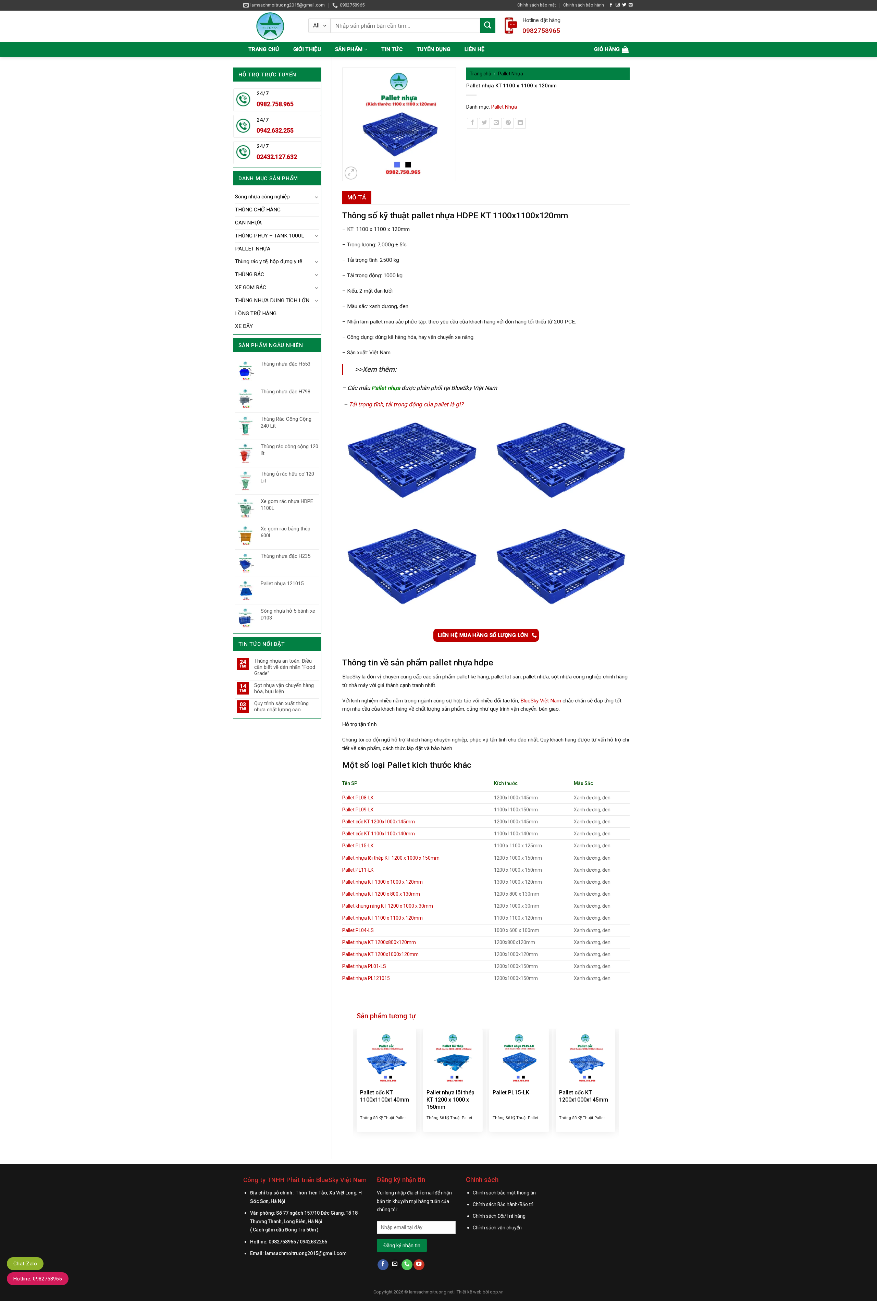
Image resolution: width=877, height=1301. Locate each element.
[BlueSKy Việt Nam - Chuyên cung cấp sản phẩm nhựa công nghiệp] (270, 26)
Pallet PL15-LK (357, 845)
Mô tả (356, 197)
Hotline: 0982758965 (37, 1279)
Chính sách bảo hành (583, 5)
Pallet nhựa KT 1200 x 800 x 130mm (381, 894)
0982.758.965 (275, 104)
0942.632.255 (275, 130)
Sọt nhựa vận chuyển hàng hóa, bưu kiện (284, 688)
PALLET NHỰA (252, 249)
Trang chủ (263, 49)
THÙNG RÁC (249, 274)
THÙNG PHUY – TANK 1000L (269, 236)
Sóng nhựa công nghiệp (262, 197)
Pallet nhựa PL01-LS (364, 966)
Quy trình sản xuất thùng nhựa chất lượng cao (281, 706)
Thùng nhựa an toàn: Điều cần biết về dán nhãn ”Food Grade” (284, 667)
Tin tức (392, 49)
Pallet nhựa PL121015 (366, 978)
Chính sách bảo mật (536, 5)
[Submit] (487, 25)
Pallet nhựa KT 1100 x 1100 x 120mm (382, 918)
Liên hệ (474, 49)
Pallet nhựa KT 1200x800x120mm (379, 942)
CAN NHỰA (248, 223)
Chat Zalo (25, 1264)
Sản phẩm (348, 49)
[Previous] (357, 1084)
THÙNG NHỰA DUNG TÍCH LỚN (272, 300)
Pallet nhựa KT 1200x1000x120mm (380, 954)
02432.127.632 (277, 156)
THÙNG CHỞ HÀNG (258, 210)
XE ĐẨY (244, 326)
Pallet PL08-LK (357, 797)
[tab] (356, 197)
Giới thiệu (307, 49)
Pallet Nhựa (510, 73)
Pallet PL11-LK (357, 870)
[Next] (615, 1084)
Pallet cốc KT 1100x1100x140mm (378, 833)
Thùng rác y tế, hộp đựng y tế (268, 261)
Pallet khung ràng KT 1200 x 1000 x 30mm (387, 906)
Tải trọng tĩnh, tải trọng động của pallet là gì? (406, 404)
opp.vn (497, 1291)
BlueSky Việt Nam (540, 701)
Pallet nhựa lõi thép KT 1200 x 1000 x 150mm (391, 858)
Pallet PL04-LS (358, 930)
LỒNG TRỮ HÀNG (255, 313)
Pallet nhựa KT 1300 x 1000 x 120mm (382, 882)
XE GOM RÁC (250, 287)
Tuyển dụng (433, 49)
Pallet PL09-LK (357, 809)
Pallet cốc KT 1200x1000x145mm (378, 821)
